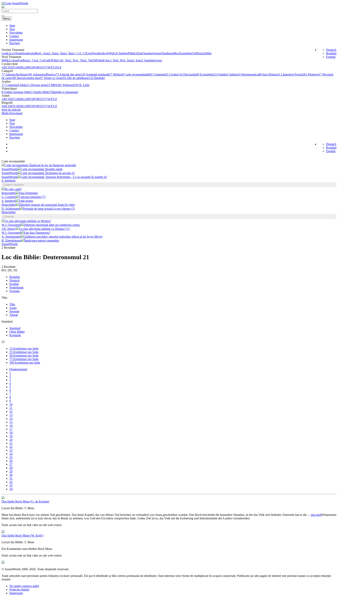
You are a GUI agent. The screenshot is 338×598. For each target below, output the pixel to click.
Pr (111, 53)
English (330, 56)
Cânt (120, 53)
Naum (183, 53)
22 (11, 446)
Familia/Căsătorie (226, 74)
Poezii (297, 74)
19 (11, 436)
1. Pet (113, 60)
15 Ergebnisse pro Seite (24, 348)
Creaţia (172, 74)
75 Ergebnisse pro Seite (24, 359)
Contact (14, 36)
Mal (209, 53)
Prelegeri (310, 74)
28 (11, 467)
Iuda (152, 60)
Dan (139, 53)
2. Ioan (137, 60)
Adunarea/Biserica (42, 74)
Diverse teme (37, 85)
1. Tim (81, 60)
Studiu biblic (40, 92)
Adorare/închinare (15, 74)
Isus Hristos (268, 74)
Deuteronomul (18, 369)
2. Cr (83, 53)
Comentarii (157, 74)
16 (11, 425)
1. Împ (61, 53)
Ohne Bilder (17, 331)
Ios (29, 53)
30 (11, 475)
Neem (95, 53)
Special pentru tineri (26, 78)
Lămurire (284, 74)
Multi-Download (12, 113)
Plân (131, 53)
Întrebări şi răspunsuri (63, 92)
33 (11, 485)
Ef (50, 60)
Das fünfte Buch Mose (25, 501)
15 (11, 422)
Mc (7, 60)
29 (11, 471)
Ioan (15, 60)
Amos (157, 53)
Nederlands (16, 287)
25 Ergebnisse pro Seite (24, 352)
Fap (20, 60)
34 (11, 489)
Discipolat (187, 74)
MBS (52, 85)
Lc (11, 60)
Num (18, 53)
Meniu (6, 18)
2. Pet (120, 60)
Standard (14, 328)
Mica (176, 53)
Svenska (14, 291)
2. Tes (73, 60)
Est (101, 53)
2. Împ (69, 53)
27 (11, 464)
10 (11, 404)
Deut (25, 53)
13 (11, 415)
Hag (199, 53)
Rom (26, 60)
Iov (105, 53)
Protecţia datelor (19, 589)
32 (11, 482)
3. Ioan (145, 60)
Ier (126, 53)
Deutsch (331, 49)
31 (11, 478)
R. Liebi (81, 85)
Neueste (14, 311)
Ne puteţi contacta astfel (24, 586)
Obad (164, 53)
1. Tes (65, 60)
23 (11, 450)
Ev (104, 60)
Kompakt (15, 335)
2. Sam (53, 53)
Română (331, 53)
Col (60, 60)
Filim (99, 60)
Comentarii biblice (15, 85)
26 (11, 460)
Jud (33, 53)
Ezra (89, 53)
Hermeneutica (249, 74)
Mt (3, 60)
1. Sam (44, 53)
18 (11, 432)
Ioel (150, 53)
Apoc (158, 60)
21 (11, 443)
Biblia (114, 74)
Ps (108, 53)
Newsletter (16, 32)
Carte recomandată (133, 74)
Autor (13, 307)
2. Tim (89, 60)
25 (11, 457)
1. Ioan (128, 60)
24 (11, 453)
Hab (189, 53)
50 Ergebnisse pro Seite (24, 355)
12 (11, 411)
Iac (108, 60)
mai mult (316, 514)
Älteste (13, 315)
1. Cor (33, 60)
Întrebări (97, 78)
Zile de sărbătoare (76, 78)
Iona (170, 53)
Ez (135, 53)
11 (10, 408)
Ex (8, 53)
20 (11, 439)
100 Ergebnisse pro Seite (24, 362)
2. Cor (40, 60)
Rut (38, 53)
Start (12, 25)
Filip (55, 60)
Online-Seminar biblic (16, 92)
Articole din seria (68, 74)
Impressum (16, 39)
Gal (46, 60)
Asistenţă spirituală (95, 74)
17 (11, 429)
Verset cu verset (52, 78)
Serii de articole (11, 109)
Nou (12, 29)
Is (124, 53)
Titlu (12, 304)
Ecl (115, 53)
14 (11, 418)
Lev (12, 53)
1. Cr (76, 53)
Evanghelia (205, 74)
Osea (145, 53)
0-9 (59, 67)
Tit (94, 60)
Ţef (194, 53)
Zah (204, 53)
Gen (4, 53)
